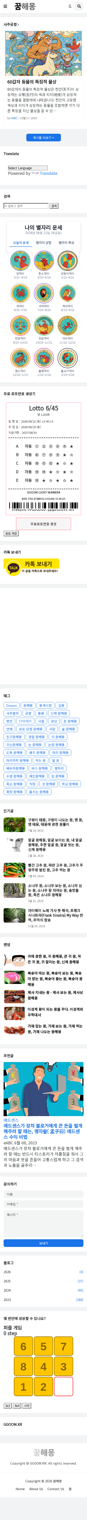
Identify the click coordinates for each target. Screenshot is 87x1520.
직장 (32, 784)
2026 (43, 1272)
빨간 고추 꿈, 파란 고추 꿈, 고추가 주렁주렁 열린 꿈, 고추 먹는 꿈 (55, 867)
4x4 (17, 1406)
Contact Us (56, 1489)
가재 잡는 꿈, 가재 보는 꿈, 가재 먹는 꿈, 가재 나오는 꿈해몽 (55, 1028)
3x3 (7, 1406)
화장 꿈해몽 (14, 791)
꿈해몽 (28, 705)
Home (20, 1489)
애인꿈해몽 (37, 776)
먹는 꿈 (40, 760)
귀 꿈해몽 (58, 736)
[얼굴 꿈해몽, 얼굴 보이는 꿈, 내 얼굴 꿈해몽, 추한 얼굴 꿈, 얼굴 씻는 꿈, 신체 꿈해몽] (14, 845)
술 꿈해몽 (68, 729)
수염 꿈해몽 (14, 776)
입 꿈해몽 (58, 776)
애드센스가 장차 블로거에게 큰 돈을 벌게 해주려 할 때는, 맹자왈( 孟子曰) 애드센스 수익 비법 (43, 1131)
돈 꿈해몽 (70, 721)
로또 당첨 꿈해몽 (31, 729)
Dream (11, 705)
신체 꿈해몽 (59, 713)
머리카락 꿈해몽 (17, 760)
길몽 (61, 705)
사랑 (52, 729)
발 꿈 (55, 760)
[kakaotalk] (31, 576)
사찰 (41, 721)
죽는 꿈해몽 (14, 784)
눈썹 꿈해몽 (56, 744)
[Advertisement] (43, 636)
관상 (54, 721)
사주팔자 (12, 713)
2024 (43, 1290)
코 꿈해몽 (48, 784)
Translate (48, 173)
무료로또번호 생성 (43, 523)
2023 (43, 1299)
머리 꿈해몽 (60, 752)
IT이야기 (25, 721)
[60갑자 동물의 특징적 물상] (43, 53)
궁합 (28, 713)
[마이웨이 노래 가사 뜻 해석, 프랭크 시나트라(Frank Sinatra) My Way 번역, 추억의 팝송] (14, 915)
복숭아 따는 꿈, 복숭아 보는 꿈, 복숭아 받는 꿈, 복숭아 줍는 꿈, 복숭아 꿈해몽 (55, 978)
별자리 (59, 768)
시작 (26, 1406)
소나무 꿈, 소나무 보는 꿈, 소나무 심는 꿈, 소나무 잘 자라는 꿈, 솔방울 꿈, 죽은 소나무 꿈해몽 (55, 890)
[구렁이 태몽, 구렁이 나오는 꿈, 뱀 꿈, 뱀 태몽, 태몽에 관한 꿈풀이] (14, 824)
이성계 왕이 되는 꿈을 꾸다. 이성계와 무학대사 (55, 1011)
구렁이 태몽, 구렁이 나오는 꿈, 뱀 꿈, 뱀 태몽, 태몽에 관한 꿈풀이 (55, 822)
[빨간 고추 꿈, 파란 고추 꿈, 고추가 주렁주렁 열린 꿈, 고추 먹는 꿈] (14, 870)
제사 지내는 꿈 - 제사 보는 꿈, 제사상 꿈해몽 (55, 995)
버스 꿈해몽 (39, 768)
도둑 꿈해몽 (14, 752)
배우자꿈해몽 (15, 768)
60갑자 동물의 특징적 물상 (31, 82)
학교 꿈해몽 (70, 784)
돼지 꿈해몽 (37, 752)
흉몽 (41, 713)
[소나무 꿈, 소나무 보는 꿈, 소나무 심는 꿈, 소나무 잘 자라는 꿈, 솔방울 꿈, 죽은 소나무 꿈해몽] (14, 890)
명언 (9, 721)
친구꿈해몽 (14, 736)
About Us (36, 1489)
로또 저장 (11, 533)
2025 (43, 1281)
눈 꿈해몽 (35, 744)
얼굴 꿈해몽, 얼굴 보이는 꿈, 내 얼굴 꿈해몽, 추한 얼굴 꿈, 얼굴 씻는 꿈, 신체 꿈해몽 (55, 845)
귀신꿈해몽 (14, 744)
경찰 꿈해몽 (36, 736)
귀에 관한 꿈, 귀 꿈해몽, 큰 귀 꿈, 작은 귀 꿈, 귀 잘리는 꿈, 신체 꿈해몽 (54, 958)
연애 (9, 729)
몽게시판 (45, 705)
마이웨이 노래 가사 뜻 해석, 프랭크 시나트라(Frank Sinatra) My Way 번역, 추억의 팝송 (55, 915)
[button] (5, 6)
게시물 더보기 (42, 137)
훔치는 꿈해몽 (39, 791)
